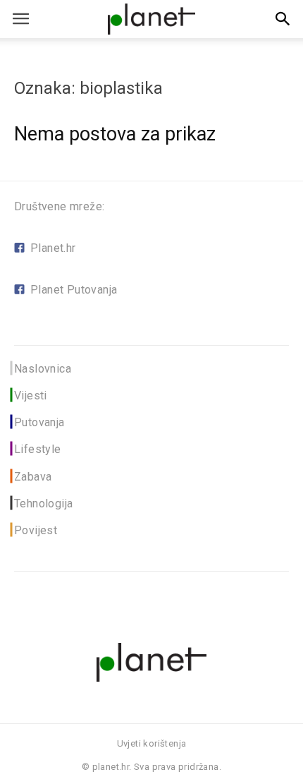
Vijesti (30, 395)
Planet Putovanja (73, 289)
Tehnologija (43, 503)
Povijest (35, 530)
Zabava (32, 476)
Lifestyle (37, 449)
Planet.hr (53, 248)
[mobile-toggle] (20, 19)
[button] (283, 19)
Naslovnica (42, 368)
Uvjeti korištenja (152, 743)
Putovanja (39, 422)
